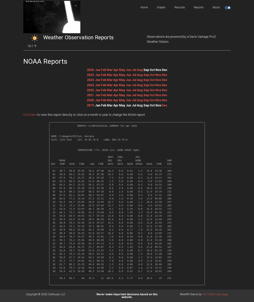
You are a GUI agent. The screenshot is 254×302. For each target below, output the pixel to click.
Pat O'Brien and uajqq (215, 294)
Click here (29, 114)
